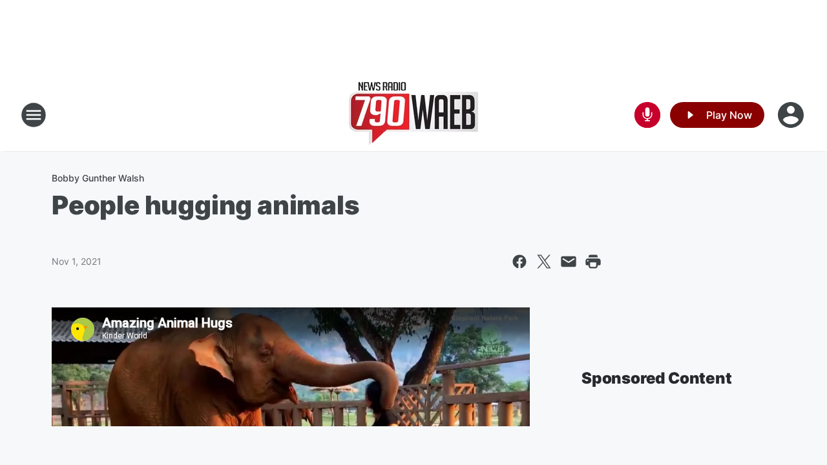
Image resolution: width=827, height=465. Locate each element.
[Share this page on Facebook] (519, 262)
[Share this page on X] (544, 262)
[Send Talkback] (647, 115)
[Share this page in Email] (569, 262)
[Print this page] (593, 262)
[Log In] (792, 115)
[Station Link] (413, 115)
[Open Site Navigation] (34, 115)
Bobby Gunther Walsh (98, 177)
